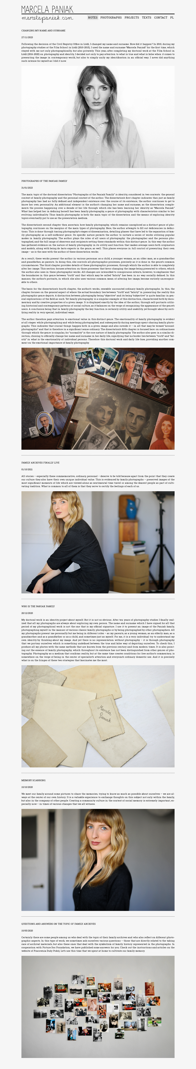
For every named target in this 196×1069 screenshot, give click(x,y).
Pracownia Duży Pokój (47, 950)
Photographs (111, 17)
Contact (160, 17)
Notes (93, 17)
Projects (132, 17)
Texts (146, 17)
